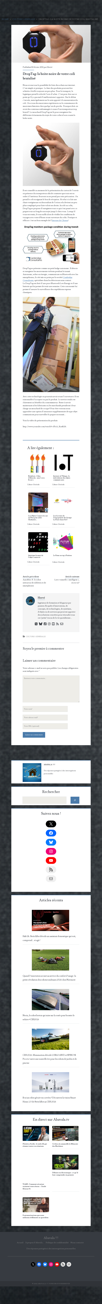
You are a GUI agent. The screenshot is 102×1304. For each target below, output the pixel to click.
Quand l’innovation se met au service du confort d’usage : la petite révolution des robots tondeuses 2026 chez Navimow (49, 978)
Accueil (20, 1242)
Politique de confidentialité (57, 1242)
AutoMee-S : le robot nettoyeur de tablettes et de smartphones (34, 582)
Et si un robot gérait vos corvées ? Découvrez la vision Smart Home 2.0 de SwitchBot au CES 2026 (49, 1099)
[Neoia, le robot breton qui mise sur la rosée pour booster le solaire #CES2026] (50, 1000)
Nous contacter (77, 1242)
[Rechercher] (75, 800)
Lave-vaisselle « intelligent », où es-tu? (66, 581)
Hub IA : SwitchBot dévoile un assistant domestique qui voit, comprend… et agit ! (49, 938)
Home (5, 19)
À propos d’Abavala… (34, 1242)
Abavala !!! (51, 1238)
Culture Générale (23, 19)
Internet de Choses (60, 220)
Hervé (49, 67)
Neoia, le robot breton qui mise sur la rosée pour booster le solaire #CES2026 (49, 1017)
